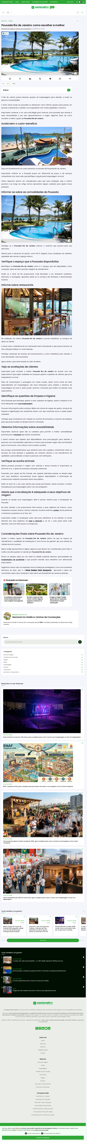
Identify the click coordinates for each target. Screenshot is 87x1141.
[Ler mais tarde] (82, 689)
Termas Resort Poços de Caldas (43, 1112)
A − (8, 84)
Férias (11, 21)
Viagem (5, 660)
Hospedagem (7, 665)
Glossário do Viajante (40, 2)
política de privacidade (41, 1130)
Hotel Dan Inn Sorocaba (43, 1099)
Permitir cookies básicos (33, 1133)
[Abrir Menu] (3, 12)
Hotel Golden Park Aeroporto (38, 570)
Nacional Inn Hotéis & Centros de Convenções (16, 29)
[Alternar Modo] (14, 83)
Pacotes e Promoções (43, 1087)
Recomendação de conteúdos (52, 1133)
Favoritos (53, 2)
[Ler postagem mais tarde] (77, 21)
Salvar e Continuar (42, 1138)
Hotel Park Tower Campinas (43, 1102)
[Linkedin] (43, 1030)
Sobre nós (43, 1044)
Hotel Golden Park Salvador (43, 1105)
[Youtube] (46, 1030)
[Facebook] (36, 1030)
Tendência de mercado (10, 657)
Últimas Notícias (7, 2)
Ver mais (43, 940)
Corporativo (7, 669)
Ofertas (43, 1053)
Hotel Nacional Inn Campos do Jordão (43, 1115)
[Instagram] (39, 1030)
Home (43, 1041)
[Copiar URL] (70, 78)
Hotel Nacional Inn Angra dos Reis (43, 1109)
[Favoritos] (78, 12)
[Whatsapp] (49, 1030)
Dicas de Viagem (8, 655)
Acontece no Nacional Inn (11, 672)
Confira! (6, 624)
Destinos (42, 1047)
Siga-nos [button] (70, 2)
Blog (17, 2)
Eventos (4, 21)
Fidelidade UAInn (43, 1050)
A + (3, 84)
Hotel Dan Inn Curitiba (43, 1096)
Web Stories (25, 2)
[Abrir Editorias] (9, 12)
